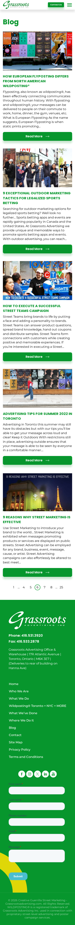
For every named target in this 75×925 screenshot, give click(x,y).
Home (13, 684)
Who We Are (19, 691)
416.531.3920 (32, 635)
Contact (15, 735)
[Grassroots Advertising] (16, 5)
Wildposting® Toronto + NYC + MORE (37, 706)
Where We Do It (21, 720)
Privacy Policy (19, 749)
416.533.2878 (28, 641)
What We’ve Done (23, 713)
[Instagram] (29, 774)
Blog (12, 728)
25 (61, 587)
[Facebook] (21, 774)
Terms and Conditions (26, 757)
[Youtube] (53, 774)
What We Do (19, 698)
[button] (37, 774)
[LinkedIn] (45, 774)
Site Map (15, 742)
